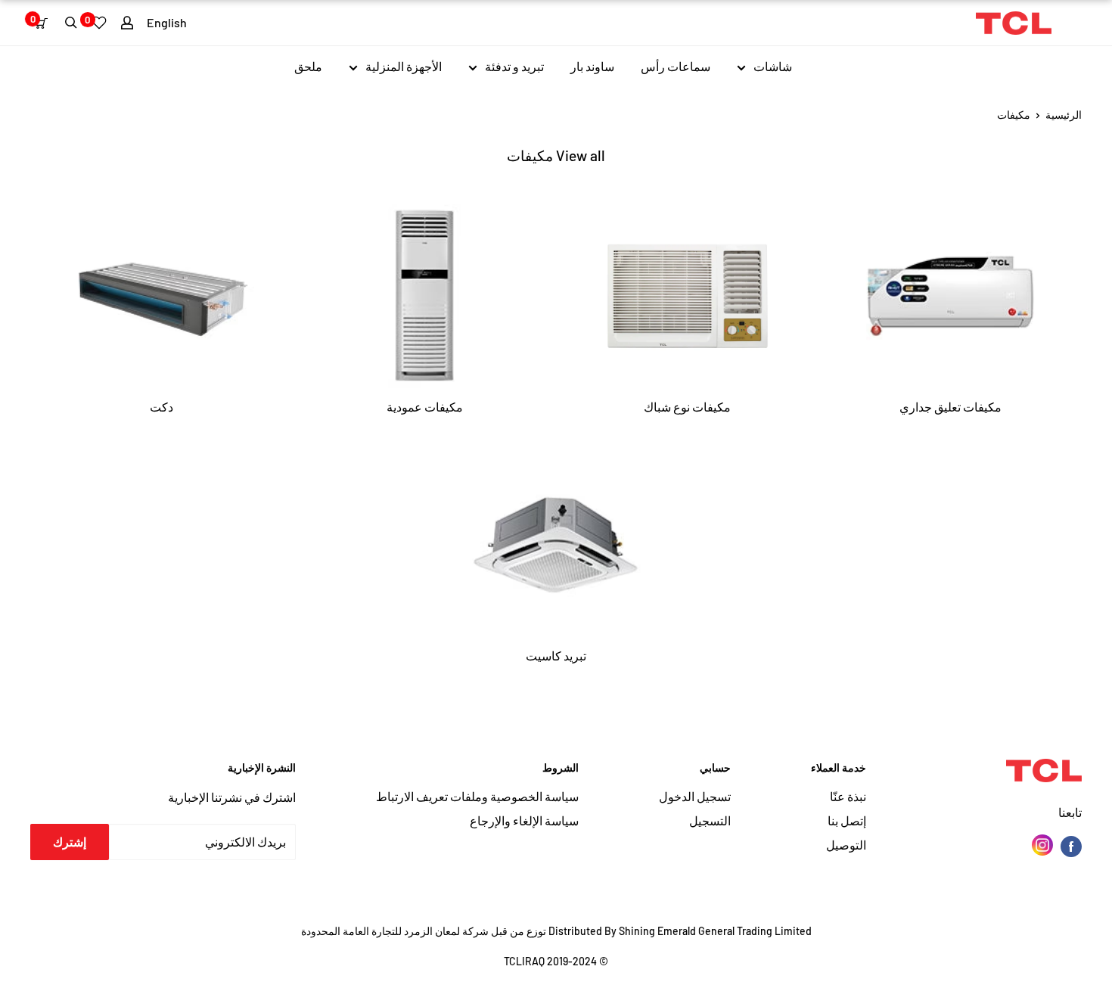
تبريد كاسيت (556, 655)
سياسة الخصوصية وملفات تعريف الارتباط (477, 796)
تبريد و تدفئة (514, 66)
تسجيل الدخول (695, 796)
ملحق (308, 66)
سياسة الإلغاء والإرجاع (524, 820)
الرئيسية (1063, 114)
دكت (161, 406)
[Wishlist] (99, 23)
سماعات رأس (675, 66)
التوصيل (846, 844)
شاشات (772, 66)
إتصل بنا (847, 820)
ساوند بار (592, 66)
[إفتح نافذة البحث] (71, 23)
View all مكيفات (556, 155)
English (167, 22)
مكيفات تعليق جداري (950, 406)
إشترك (69, 841)
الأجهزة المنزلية (403, 66)
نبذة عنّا (848, 796)
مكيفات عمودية (425, 406)
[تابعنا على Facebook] (1071, 845)
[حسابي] (127, 23)
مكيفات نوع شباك (687, 406)
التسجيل (710, 820)
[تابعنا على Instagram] (1042, 845)
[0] (44, 23)
